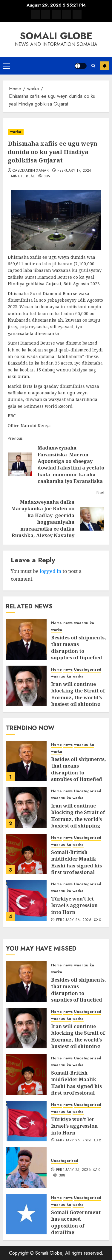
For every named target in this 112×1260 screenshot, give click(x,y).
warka (15, 131)
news (68, 623)
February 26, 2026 (73, 920)
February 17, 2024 (74, 170)
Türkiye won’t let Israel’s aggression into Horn (74, 905)
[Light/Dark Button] (81, 66)
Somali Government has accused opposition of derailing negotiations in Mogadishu (76, 1229)
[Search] (93, 66)
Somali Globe (56, 36)
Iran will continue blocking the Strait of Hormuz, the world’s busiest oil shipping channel (78, 697)
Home (56, 623)
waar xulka (84, 623)
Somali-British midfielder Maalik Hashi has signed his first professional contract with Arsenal (78, 865)
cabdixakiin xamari (31, 170)
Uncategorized (87, 669)
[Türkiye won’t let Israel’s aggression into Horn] (26, 900)
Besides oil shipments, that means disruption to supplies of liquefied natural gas (78, 651)
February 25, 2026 (73, 1170)
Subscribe (104, 65)
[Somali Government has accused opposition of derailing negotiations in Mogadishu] (26, 1214)
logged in (50, 571)
